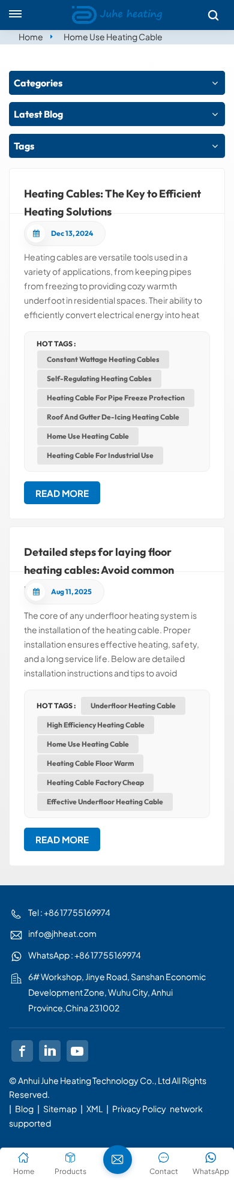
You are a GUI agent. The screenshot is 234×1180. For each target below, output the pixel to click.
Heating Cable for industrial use (100, 455)
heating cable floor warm (90, 763)
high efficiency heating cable (96, 724)
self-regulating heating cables (99, 378)
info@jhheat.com (62, 933)
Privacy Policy (139, 1108)
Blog (24, 1108)
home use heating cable (88, 436)
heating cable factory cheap (95, 782)
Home (31, 36)
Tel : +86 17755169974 (69, 912)
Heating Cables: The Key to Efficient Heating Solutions (112, 200)
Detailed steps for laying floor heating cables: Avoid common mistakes (99, 558)
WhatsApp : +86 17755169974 (84, 955)
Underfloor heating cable (133, 705)
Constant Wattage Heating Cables (103, 359)
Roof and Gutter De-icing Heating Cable (113, 416)
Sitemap (60, 1108)
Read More (62, 493)
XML (94, 1108)
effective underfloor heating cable (105, 801)
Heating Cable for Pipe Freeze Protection (116, 397)
